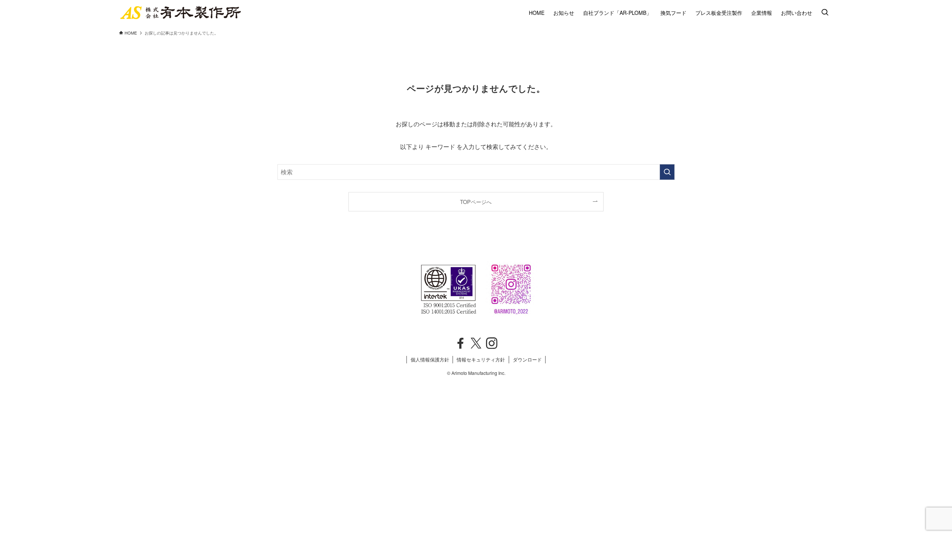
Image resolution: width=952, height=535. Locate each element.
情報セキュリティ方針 (481, 359)
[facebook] (460, 343)
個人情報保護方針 (430, 359)
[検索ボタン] (825, 12)
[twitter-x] (476, 343)
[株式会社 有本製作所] (180, 12)
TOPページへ (476, 201)
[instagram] (491, 343)
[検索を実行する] (667, 172)
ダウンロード (527, 359)
